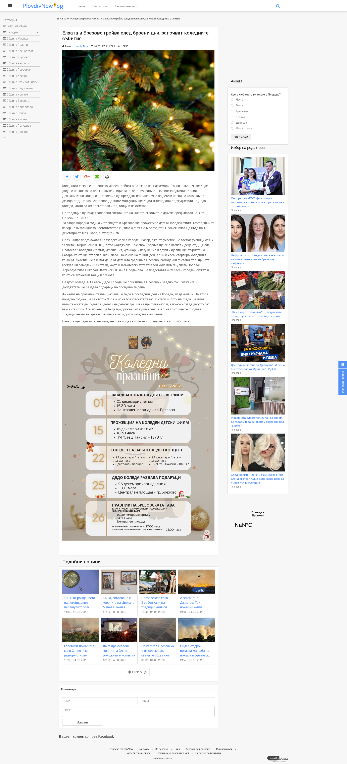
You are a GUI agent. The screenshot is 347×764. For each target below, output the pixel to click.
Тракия (240, 117)
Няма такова (244, 128)
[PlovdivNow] (279, 760)
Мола (239, 105)
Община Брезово (81, 18)
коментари (69, 689)
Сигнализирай (224, 749)
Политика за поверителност (173, 753)
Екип (178, 749)
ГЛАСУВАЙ (241, 137)
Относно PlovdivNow (121, 749)
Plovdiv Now (81, 46)
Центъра (241, 122)
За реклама (162, 749)
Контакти (144, 749)
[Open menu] (10, 5)
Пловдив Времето (258, 522)
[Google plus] (87, 176)
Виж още (139, 671)
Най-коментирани (125, 6)
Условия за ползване (198, 749)
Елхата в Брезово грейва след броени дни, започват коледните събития (136, 18)
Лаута (239, 99)
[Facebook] (66, 176)
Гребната (242, 111)
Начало (81, 6)
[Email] (97, 176)
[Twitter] (77, 176)
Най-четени (100, 6)
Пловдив (236, 210)
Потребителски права (138, 753)
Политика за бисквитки (208, 753)
